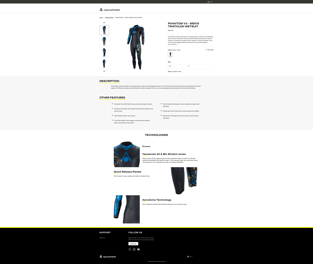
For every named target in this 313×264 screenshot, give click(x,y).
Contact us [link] (102, 237)
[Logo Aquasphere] (109, 9)
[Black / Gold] (170, 54)
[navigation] (113, 241)
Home (101, 17)
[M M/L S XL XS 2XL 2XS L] (179, 66)
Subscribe (133, 243)
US (211, 1)
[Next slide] (104, 71)
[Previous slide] (104, 23)
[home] (107, 257)
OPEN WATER (109, 17)
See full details (172, 44)
